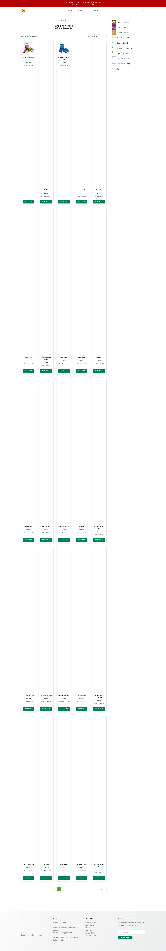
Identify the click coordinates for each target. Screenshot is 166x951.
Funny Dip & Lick (81, 864)
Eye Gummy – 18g (28, 695)
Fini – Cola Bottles (63, 695)
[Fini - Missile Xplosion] (99, 620)
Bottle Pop (99, 190)
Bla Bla (46, 190)
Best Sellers (89, 925)
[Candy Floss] (64, 281)
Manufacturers (90, 928)
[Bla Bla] (46, 114)
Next (101, 889)
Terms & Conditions (92, 935)
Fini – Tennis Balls (28, 864)
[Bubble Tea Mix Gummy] (46, 281)
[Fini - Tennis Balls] (28, 789)
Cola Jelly (99, 357)
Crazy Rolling (28, 526)
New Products (90, 923)
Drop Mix (81, 526)
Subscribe (125, 937)
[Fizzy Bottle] (64, 789)
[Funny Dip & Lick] (81, 789)
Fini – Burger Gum (46, 695)
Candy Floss (63, 357)
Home (70, 10)
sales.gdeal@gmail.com (64, 933)
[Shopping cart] (144, 10)
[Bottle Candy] (81, 114)
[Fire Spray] (46, 789)
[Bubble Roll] (28, 281)
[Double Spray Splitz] (64, 451)
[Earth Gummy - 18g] (99, 451)
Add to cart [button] (28, 201)
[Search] (140, 10)
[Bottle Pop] (99, 114)
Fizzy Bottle (63, 864)
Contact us (94, 10)
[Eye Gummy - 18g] (28, 620)
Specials (88, 930)
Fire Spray (46, 864)
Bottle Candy (81, 190)
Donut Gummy (46, 526)
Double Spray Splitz (64, 526)
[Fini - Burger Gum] (46, 620)
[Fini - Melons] (81, 620)
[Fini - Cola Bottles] (64, 620)
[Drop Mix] (81, 451)
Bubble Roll (28, 357)
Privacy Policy (90, 933)
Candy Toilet (81, 357)
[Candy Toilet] (81, 281)
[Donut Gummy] (46, 451)
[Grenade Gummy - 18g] (99, 789)
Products (81, 10)
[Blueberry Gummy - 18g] (64, 48)
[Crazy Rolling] (28, 451)
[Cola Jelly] (99, 281)
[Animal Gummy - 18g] (28, 48)
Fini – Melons (81, 695)
